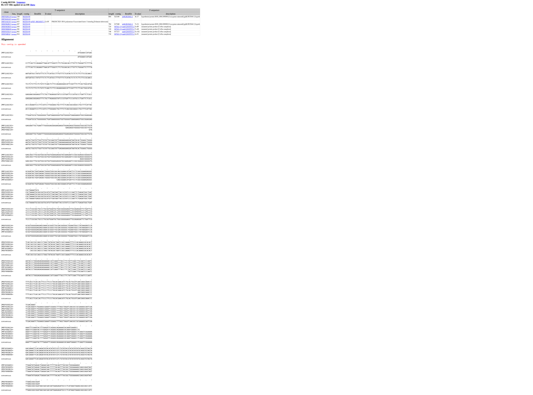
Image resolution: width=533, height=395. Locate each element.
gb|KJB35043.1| (127, 17)
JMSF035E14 (6, 32)
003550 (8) (26, 17)
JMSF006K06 (6, 29)
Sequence (21, 2)
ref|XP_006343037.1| (38, 22)
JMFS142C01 (6, 22)
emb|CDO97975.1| (128, 27)
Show (32, 5)
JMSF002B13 (6, 24)
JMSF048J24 (5, 34)
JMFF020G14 (6, 17)
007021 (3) (118, 27)
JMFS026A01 (6, 19)
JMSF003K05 (6, 27)
